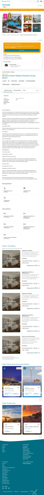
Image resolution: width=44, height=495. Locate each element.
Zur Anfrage (21, 50)
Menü (40, 5)
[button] (2, 492)
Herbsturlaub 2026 (5, 480)
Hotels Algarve (4, 469)
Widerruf (3, 466)
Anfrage (19, 46)
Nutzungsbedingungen (24, 491)
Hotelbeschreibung (8, 90)
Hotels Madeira (5, 474)
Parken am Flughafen (26, 451)
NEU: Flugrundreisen (6, 483)
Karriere (3, 450)
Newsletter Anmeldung (27, 456)
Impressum (4, 463)
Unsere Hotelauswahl (26, 457)
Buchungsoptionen (17, 90)
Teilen (38, 90)
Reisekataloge (25, 446)
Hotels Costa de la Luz (6, 470)
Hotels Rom (4, 476)
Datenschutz (16, 491)
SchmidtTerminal (26, 454)
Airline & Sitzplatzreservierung (28, 453)
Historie (3, 447)
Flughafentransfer (26, 450)
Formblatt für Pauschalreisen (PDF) (8, 467)
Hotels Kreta (4, 473)
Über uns (3, 446)
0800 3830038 (12, 47)
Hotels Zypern (4, 479)
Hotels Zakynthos (5, 477)
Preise (24, 90)
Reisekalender (25, 447)
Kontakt (3, 451)
